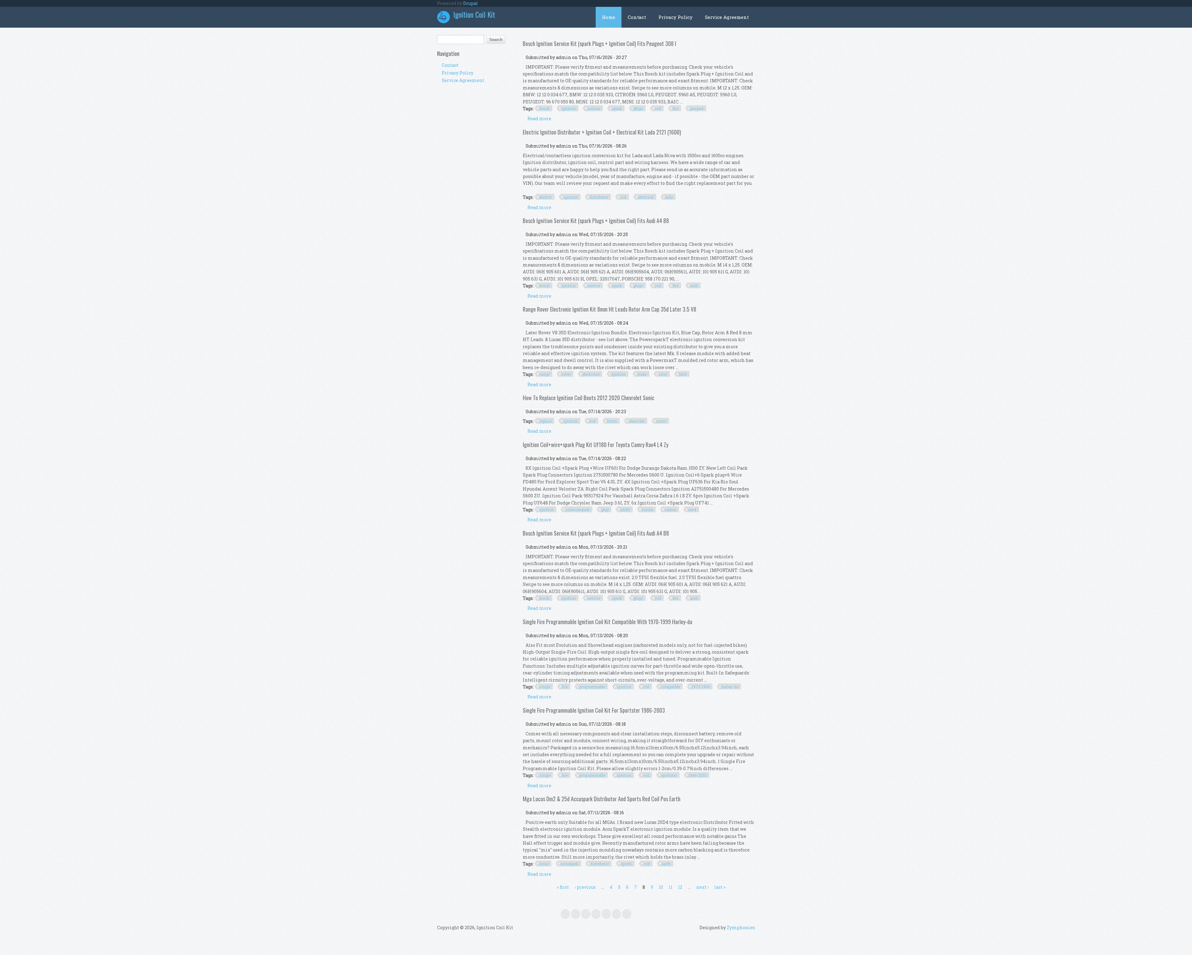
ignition (569, 108)
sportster (669, 775)
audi (694, 285)
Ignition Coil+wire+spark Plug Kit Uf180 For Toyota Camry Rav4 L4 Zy (595, 445)
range (545, 374)
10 (661, 887)
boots (612, 421)
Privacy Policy (675, 17)
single (545, 686)
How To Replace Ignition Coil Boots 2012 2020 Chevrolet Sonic (588, 398)
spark (617, 108)
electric (546, 197)
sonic (661, 421)
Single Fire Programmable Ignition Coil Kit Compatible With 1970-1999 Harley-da (607, 622)
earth (666, 863)
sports (626, 863)
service (594, 108)
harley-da (730, 686)
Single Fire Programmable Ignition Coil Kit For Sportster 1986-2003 (594, 710)
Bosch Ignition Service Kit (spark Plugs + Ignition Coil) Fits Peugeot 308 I (599, 43)
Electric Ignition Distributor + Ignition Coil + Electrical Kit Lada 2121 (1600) (602, 132)
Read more (539, 118)
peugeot (697, 108)
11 (670, 887)
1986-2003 (698, 775)
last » (719, 887)
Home (608, 17)
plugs (638, 108)
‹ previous (585, 887)
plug (605, 509)
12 (680, 887)
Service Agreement (727, 17)
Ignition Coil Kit (474, 14)
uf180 (625, 509)
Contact (637, 17)
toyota (647, 509)
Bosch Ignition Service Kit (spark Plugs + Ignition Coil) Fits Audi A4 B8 (596, 221)
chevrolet (637, 421)
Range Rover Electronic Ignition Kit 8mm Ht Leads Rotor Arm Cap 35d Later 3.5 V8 (609, 309)
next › (702, 887)
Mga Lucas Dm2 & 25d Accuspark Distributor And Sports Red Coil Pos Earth (601, 799)
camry (670, 509)
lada (669, 197)
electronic (591, 374)
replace (546, 421)
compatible (670, 686)
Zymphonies (741, 927)
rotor (663, 374)
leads (642, 374)
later (683, 374)
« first (563, 887)
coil (658, 108)
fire (565, 686)
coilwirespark (578, 509)
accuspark (570, 863)
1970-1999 (701, 686)
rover (566, 374)
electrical (646, 197)
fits (676, 108)
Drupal (470, 3)
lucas (544, 863)
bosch (545, 108)
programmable (592, 686)
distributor (599, 197)
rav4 (692, 509)
